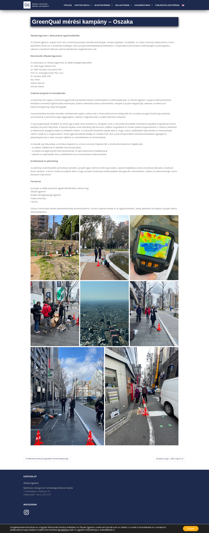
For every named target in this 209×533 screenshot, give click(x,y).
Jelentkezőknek (102, 5)
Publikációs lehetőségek (167, 5)
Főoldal (68, 5)
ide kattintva (63, 530)
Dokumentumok (142, 5)
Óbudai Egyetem (31, 483)
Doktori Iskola (82, 5)
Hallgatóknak (122, 5)
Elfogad (190, 528)
